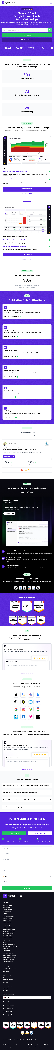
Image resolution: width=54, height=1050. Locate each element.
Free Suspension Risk (8, 961)
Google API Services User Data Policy (16, 1047)
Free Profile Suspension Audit (9, 966)
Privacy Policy (6, 985)
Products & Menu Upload (9, 929)
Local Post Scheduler (8, 935)
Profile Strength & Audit (8, 941)
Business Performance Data (9, 944)
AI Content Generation (8, 918)
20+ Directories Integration (9, 942)
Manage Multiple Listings (8, 933)
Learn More (8, 513)
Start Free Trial (27, 35)
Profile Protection (7, 920)
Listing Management (8, 905)
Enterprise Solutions (7, 909)
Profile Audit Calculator (8, 959)
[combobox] (34, 3)
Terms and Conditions (8, 986)
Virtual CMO (5, 948)
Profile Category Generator (9, 955)
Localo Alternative (7, 974)
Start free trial (39, 833)
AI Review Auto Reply (8, 924)
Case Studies (6, 988)
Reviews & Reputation (8, 907)
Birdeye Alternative (7, 976)
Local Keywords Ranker (8, 916)
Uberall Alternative (7, 977)
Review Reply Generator (8, 953)
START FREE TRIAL (27, 189)
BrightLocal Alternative (8, 979)
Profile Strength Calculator (9, 957)
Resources (5, 990)
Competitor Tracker (7, 927)
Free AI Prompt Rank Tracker (9, 968)
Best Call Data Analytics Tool (10, 946)
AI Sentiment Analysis (8, 939)
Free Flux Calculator (7, 963)
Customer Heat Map (8, 937)
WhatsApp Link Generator (9, 965)
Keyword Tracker (7, 911)
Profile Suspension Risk (8, 922)
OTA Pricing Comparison (8, 931)
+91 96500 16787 (9, 1008)
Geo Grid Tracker (7, 926)
